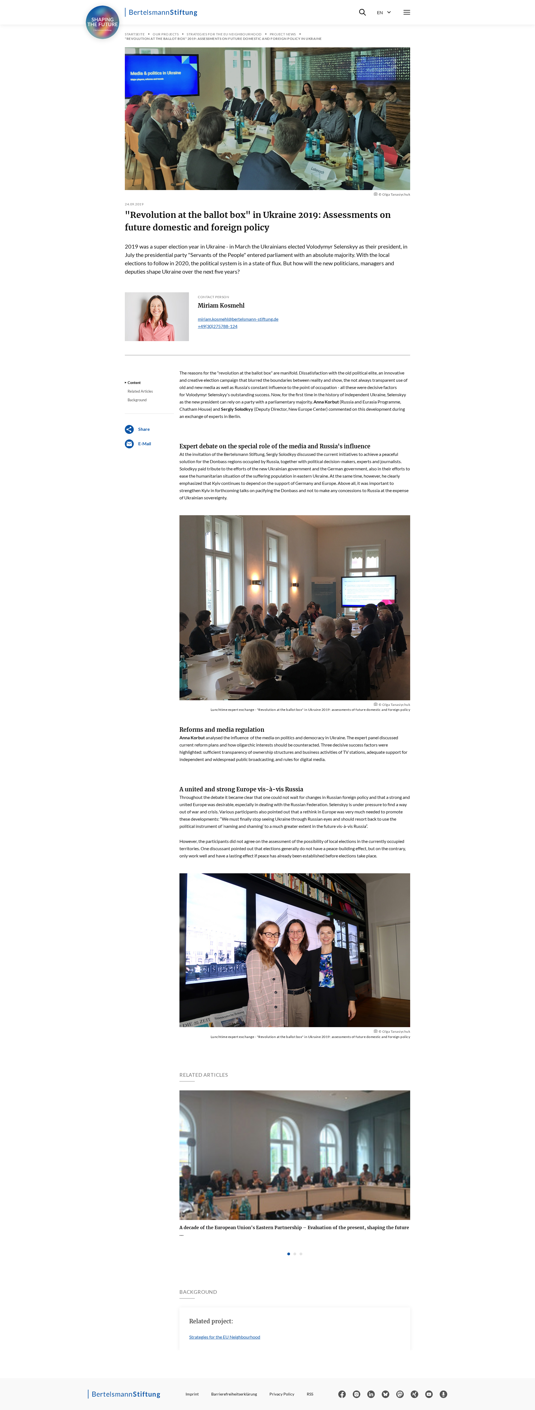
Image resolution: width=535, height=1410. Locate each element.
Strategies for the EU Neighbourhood (224, 1337)
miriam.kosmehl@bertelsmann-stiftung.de (238, 319)
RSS (310, 1394)
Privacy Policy (281, 1394)
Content (134, 382)
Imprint (192, 1394)
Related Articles (140, 391)
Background (137, 400)
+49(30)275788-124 (217, 326)
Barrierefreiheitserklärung (234, 1394)
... (294, 1231)
